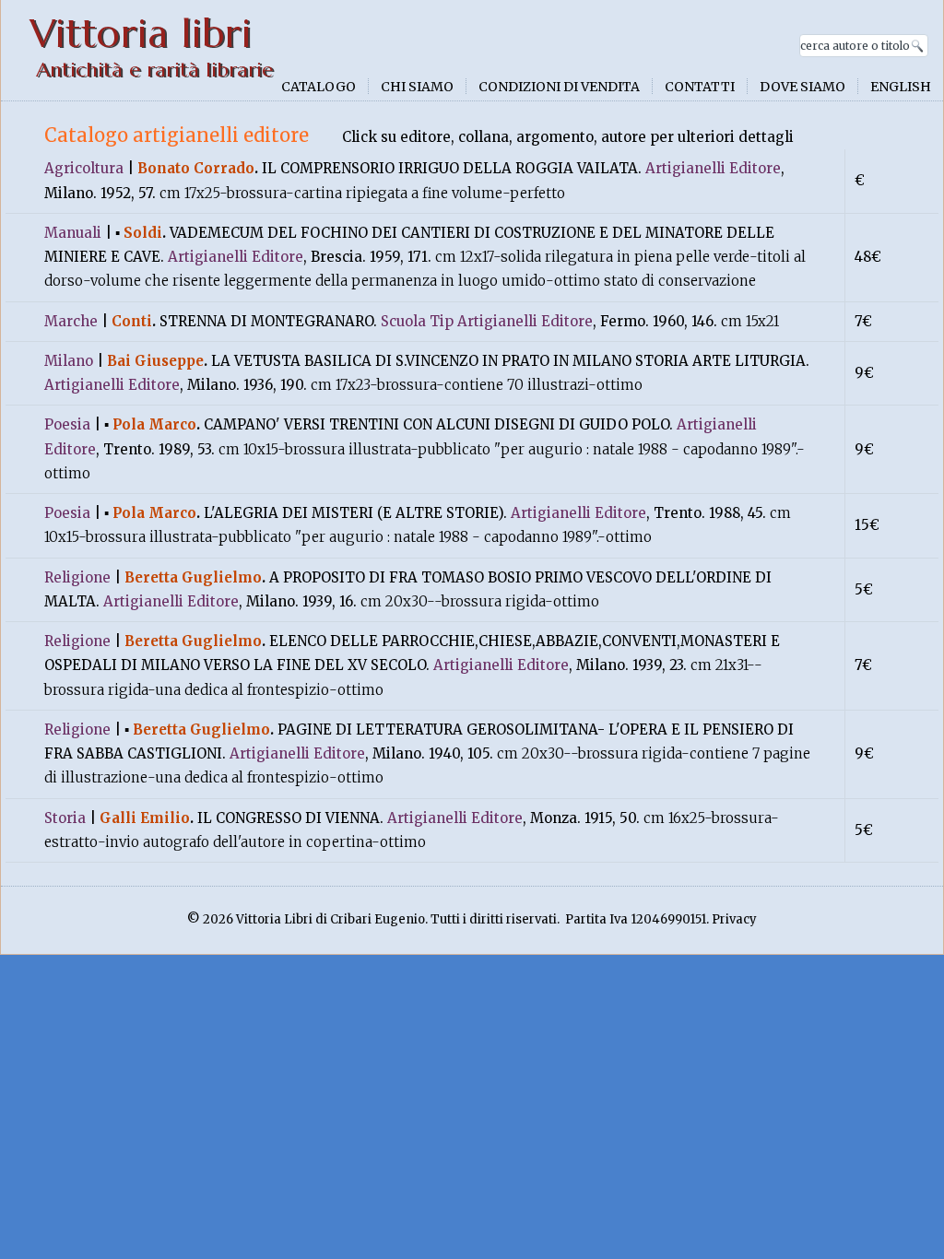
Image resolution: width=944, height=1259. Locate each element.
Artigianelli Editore (713, 168)
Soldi (143, 232)
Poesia (67, 424)
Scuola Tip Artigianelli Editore (487, 321)
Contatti (700, 86)
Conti (132, 321)
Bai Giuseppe (155, 361)
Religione (77, 577)
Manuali (72, 232)
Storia (65, 818)
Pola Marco (154, 424)
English (900, 86)
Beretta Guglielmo (193, 577)
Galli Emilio (145, 818)
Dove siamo (802, 86)
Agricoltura (84, 168)
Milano (68, 361)
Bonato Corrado (195, 168)
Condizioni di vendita (559, 86)
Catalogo (318, 86)
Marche (71, 321)
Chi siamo (417, 86)
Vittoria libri (141, 33)
